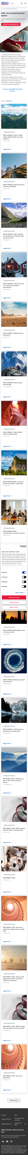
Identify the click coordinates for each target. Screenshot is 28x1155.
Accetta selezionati (14, 602)
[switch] (24, 577)
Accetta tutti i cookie (14, 597)
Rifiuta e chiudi (14, 607)
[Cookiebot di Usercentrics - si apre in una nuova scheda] (20, 546)
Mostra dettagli (19, 592)
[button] (11, 24)
